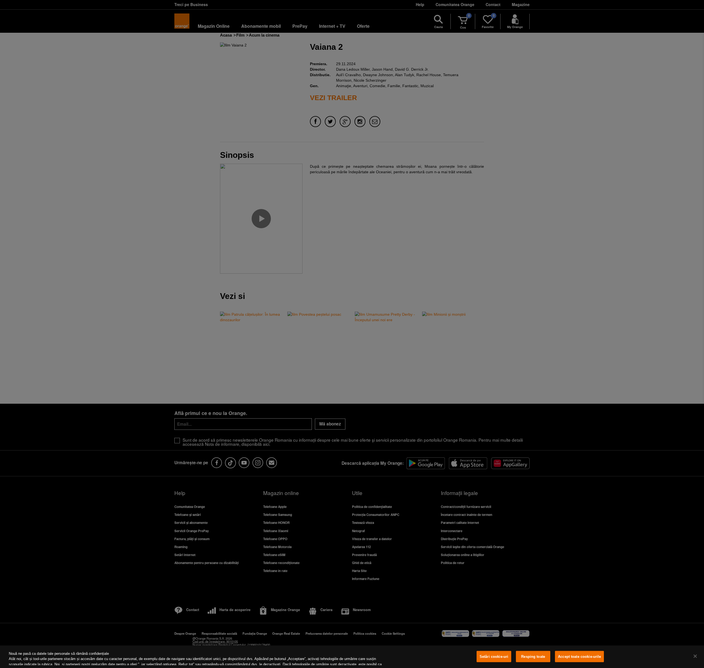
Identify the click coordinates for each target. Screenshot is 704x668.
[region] (352, 656)
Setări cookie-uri (494, 657)
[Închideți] (695, 656)
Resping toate (533, 657)
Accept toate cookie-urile (579, 657)
